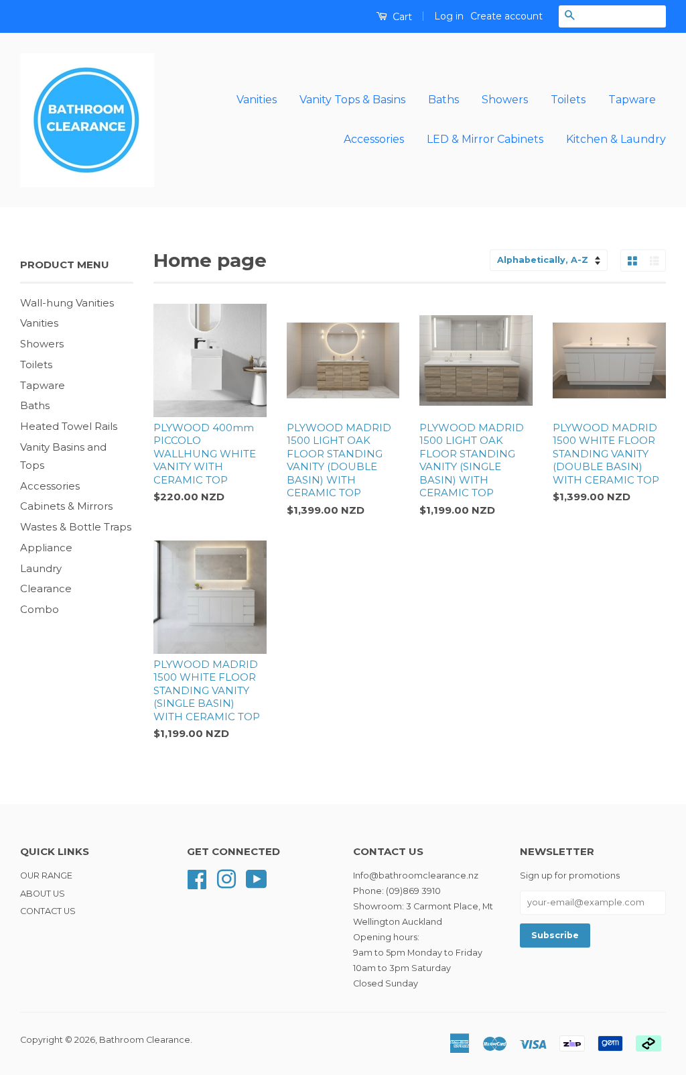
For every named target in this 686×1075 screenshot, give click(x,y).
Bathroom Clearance (144, 1040)
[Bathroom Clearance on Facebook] (197, 878)
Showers (505, 99)
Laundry (41, 568)
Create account (506, 16)
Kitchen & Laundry (616, 139)
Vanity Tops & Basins (352, 99)
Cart (401, 17)
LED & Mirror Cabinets (485, 139)
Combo (39, 609)
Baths (443, 99)
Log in (449, 16)
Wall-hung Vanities (67, 302)
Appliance (46, 547)
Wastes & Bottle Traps (75, 526)
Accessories (374, 139)
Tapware (632, 99)
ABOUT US (42, 894)
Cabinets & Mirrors (66, 506)
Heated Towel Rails (68, 426)
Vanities (256, 99)
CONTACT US (48, 911)
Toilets (568, 99)
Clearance (46, 588)
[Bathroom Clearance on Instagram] (226, 878)
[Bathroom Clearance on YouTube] (256, 878)
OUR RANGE (46, 875)
